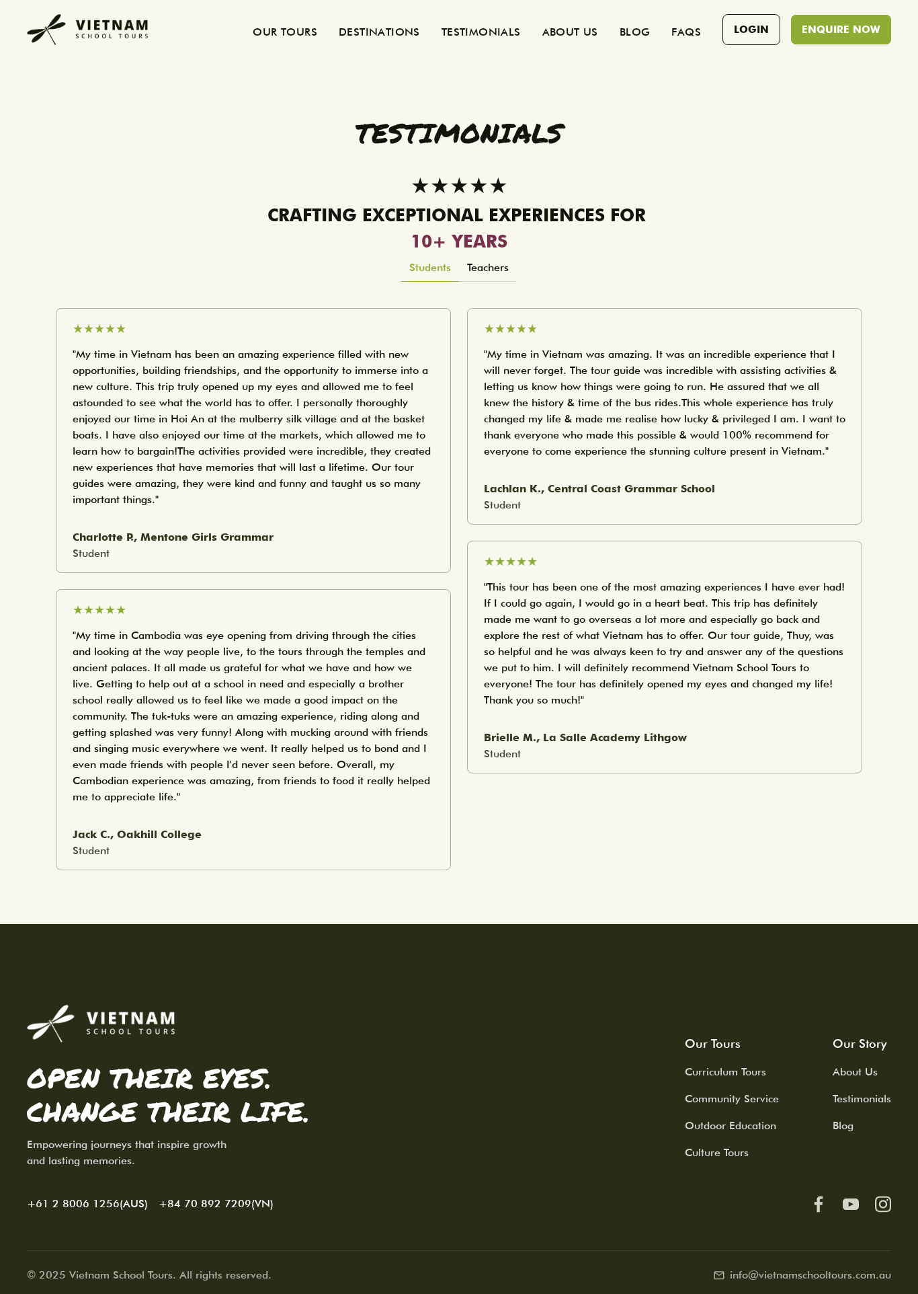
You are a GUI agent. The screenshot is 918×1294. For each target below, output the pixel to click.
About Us (855, 1071)
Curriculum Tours (725, 1071)
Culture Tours (717, 1152)
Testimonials (862, 1098)
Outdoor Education (730, 1125)
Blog (843, 1125)
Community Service (732, 1098)
